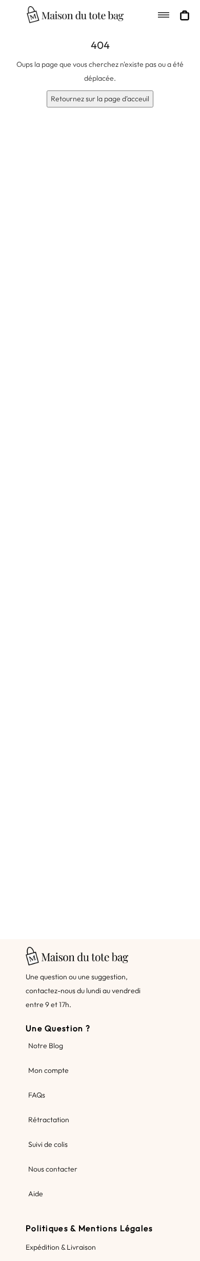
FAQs (36, 1095)
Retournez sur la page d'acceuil (100, 98)
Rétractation (48, 1119)
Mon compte (48, 1070)
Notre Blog (45, 1045)
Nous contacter (52, 1169)
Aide (35, 1193)
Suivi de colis (48, 1144)
